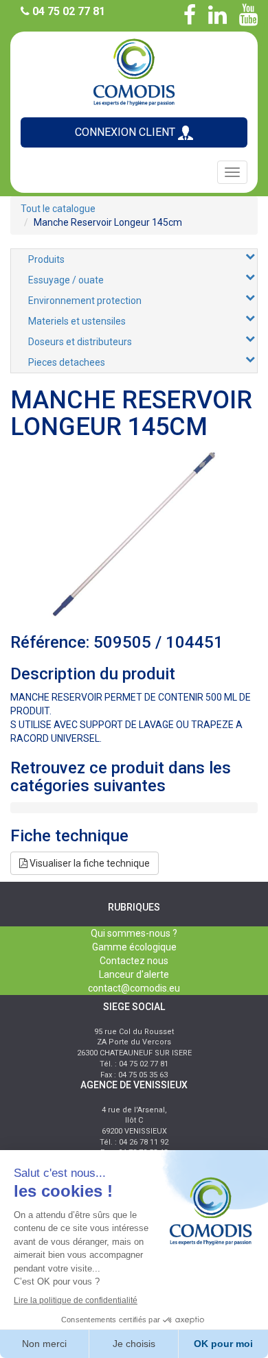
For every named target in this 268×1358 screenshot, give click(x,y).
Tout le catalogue (58, 208)
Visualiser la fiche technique (88, 863)
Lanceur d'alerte (134, 974)
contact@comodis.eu (134, 988)
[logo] (134, 71)
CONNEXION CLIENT (126, 132)
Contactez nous (134, 960)
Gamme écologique (134, 946)
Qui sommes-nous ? (134, 933)
